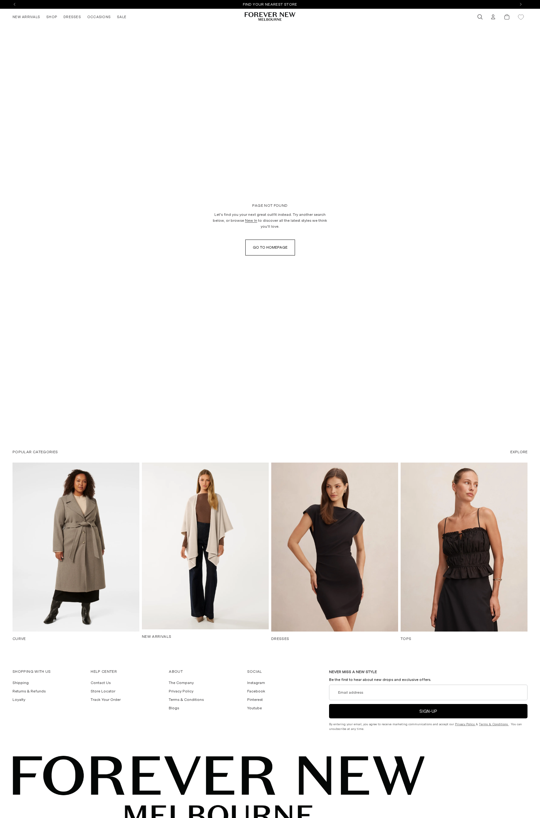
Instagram (256, 683)
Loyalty (18, 700)
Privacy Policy (181, 691)
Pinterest (255, 700)
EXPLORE (519, 452)
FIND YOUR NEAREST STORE (270, 4)
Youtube (254, 708)
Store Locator (103, 691)
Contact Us (101, 683)
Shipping (20, 683)
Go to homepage (270, 247)
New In (251, 220)
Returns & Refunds (29, 691)
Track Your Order (106, 700)
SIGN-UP (428, 711)
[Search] (480, 17)
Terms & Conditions (186, 700)
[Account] (493, 17)
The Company (181, 683)
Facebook (256, 691)
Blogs (174, 708)
